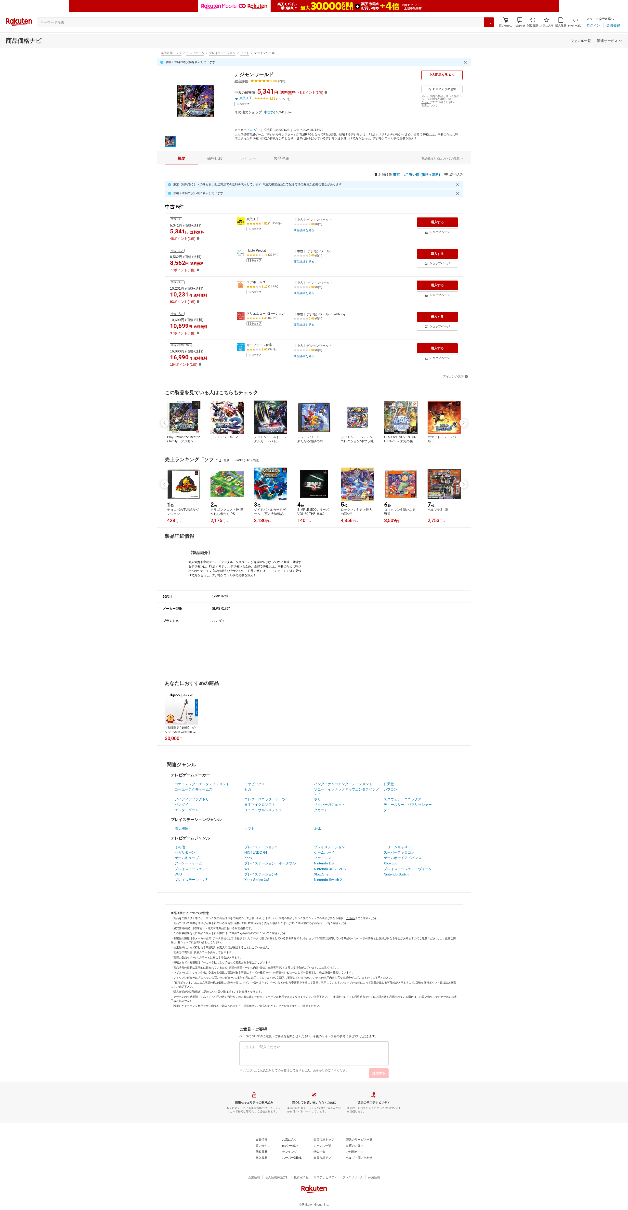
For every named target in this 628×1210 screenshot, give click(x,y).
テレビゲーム (195, 53)
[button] (519, 22)
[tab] (181, 158)
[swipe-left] (165, 423)
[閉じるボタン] (466, 62)
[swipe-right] (463, 423)
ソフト (244, 53)
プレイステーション (222, 53)
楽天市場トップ (171, 53)
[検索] (489, 22)
